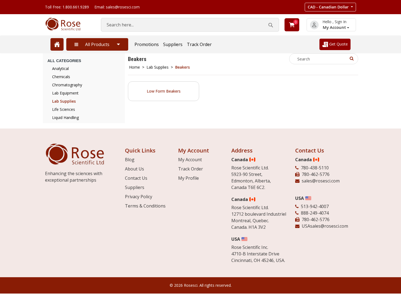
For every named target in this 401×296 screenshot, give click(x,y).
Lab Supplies (157, 67)
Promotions (146, 44)
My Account (335, 27)
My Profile (188, 178)
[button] (330, 7)
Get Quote (338, 44)
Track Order (199, 44)
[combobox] (190, 25)
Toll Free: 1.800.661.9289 (67, 7)
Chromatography (67, 84)
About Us (134, 169)
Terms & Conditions (145, 206)
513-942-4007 (315, 206)
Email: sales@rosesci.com (117, 7)
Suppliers (172, 44)
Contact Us (136, 178)
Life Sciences (63, 109)
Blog (129, 160)
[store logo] (67, 24)
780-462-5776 (316, 174)
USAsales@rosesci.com (325, 226)
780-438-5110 (315, 168)
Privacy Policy (138, 197)
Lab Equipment (65, 93)
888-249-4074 (315, 213)
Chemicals (61, 76)
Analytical (60, 68)
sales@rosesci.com (321, 181)
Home (134, 67)
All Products (97, 44)
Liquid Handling (65, 117)
